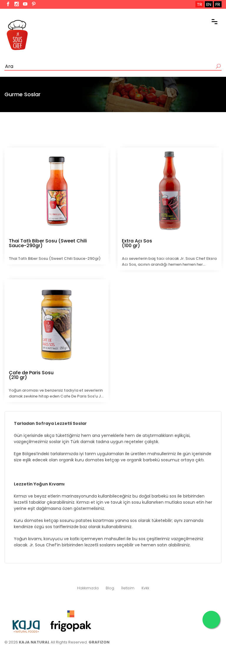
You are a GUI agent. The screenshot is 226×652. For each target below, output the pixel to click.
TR (199, 4)
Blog (110, 588)
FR (217, 4)
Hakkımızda (88, 588)
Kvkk (145, 588)
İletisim (127, 588)
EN (208, 4)
